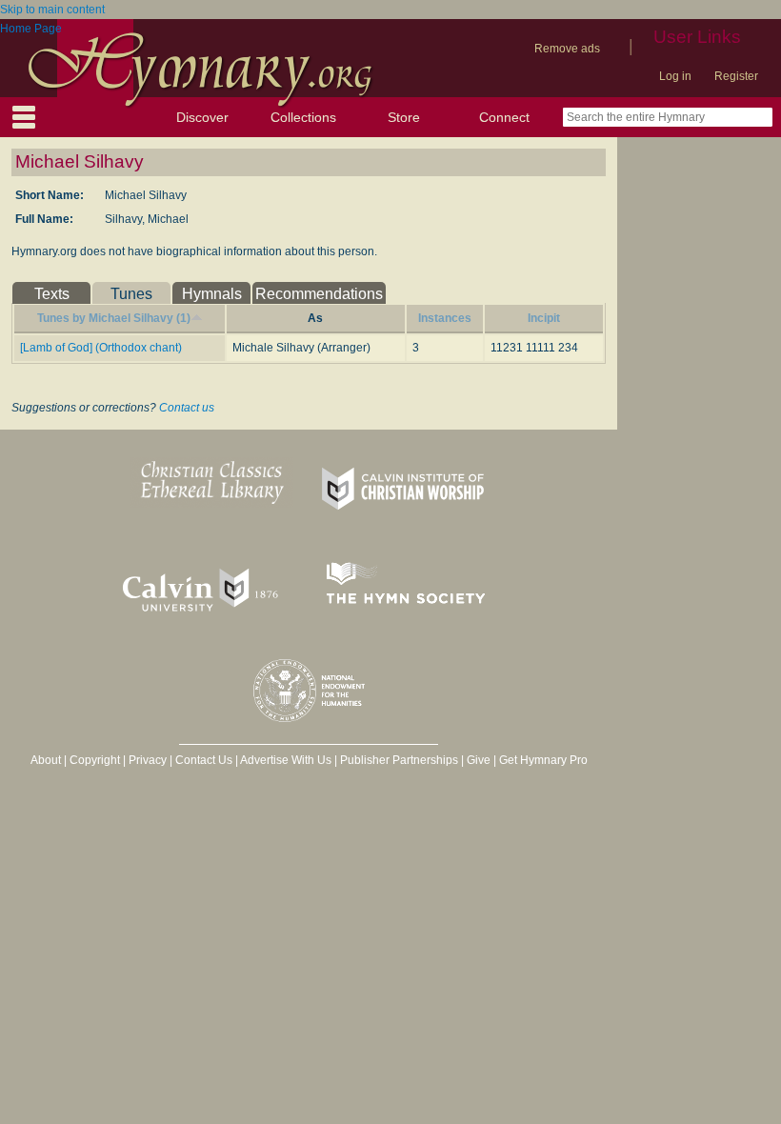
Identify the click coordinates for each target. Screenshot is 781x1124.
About (45, 760)
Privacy (148, 760)
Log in (675, 76)
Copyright (95, 760)
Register (736, 76)
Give (479, 760)
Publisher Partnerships (399, 760)
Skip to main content (52, 9)
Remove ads (567, 48)
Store (404, 117)
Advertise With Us (285, 760)
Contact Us (203, 760)
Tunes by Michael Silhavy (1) (113, 318)
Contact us (186, 407)
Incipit (544, 318)
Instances (444, 318)
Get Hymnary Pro (543, 760)
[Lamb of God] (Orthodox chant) (101, 347)
